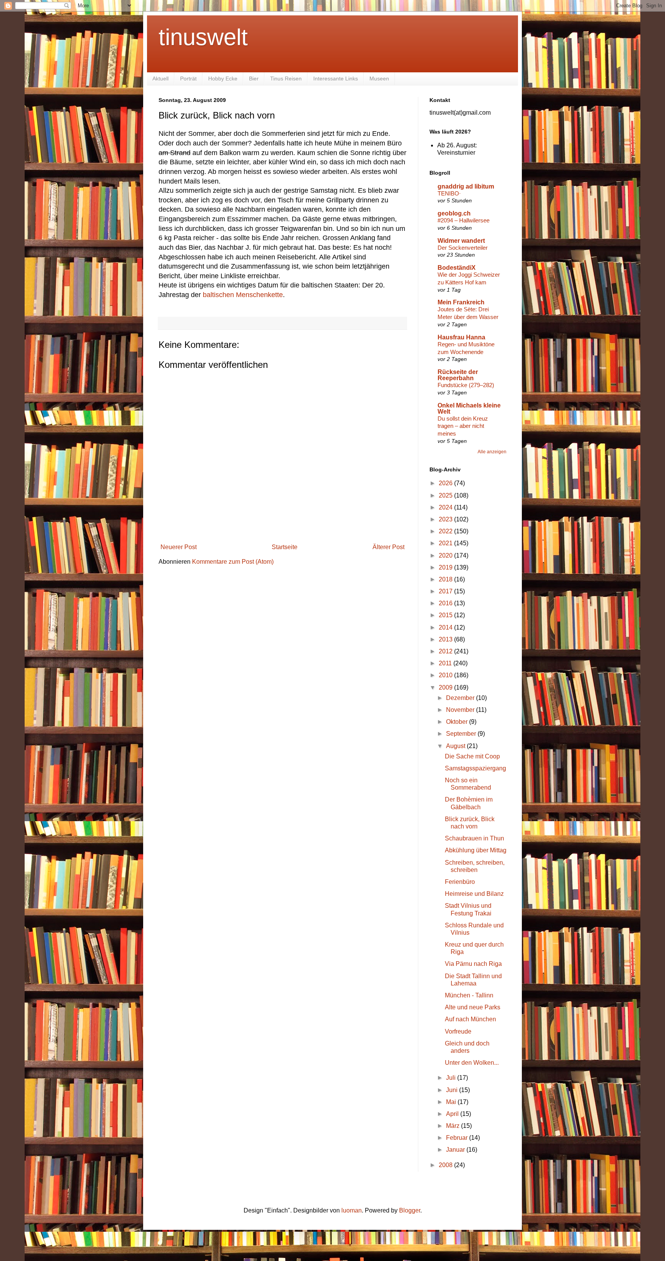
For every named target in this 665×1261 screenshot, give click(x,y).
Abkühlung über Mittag (475, 850)
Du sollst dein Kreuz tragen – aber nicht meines (463, 426)
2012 (446, 651)
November (461, 709)
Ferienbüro (460, 882)
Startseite (284, 547)
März (453, 1125)
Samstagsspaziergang (475, 768)
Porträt (188, 78)
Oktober (457, 721)
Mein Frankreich (461, 302)
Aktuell (160, 78)
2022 (446, 531)
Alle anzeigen (492, 451)
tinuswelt (203, 37)
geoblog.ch (454, 213)
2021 (446, 543)
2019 (446, 567)
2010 (446, 675)
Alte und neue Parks (472, 1007)
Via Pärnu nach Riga (473, 963)
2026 (446, 483)
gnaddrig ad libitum (466, 186)
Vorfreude (458, 1031)
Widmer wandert (461, 240)
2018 (446, 579)
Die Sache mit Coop (472, 756)
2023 (446, 519)
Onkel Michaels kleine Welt (469, 408)
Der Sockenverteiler (463, 247)
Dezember (461, 698)
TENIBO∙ (449, 193)
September (462, 733)
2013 (446, 639)
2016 (446, 603)
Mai (452, 1102)
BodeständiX (457, 267)
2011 (446, 663)
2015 (446, 615)
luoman (351, 1210)
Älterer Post (388, 547)
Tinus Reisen (286, 78)
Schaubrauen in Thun (474, 838)
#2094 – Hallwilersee (464, 220)
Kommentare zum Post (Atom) (233, 561)
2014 (446, 627)
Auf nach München (470, 1019)
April (453, 1114)
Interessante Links (335, 78)
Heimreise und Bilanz (474, 893)
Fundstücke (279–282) (466, 385)
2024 (446, 507)
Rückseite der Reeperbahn (458, 375)
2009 (446, 687)
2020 (446, 555)
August (456, 746)
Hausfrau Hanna (461, 337)
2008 (446, 1165)
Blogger (409, 1210)
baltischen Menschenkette (243, 295)
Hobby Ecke (222, 78)
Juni (452, 1090)
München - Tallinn (469, 995)
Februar (457, 1137)
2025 (446, 495)
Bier (254, 78)
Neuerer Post (178, 547)
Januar (456, 1149)
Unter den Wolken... (472, 1062)
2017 (446, 591)
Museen (379, 78)
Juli (451, 1077)
